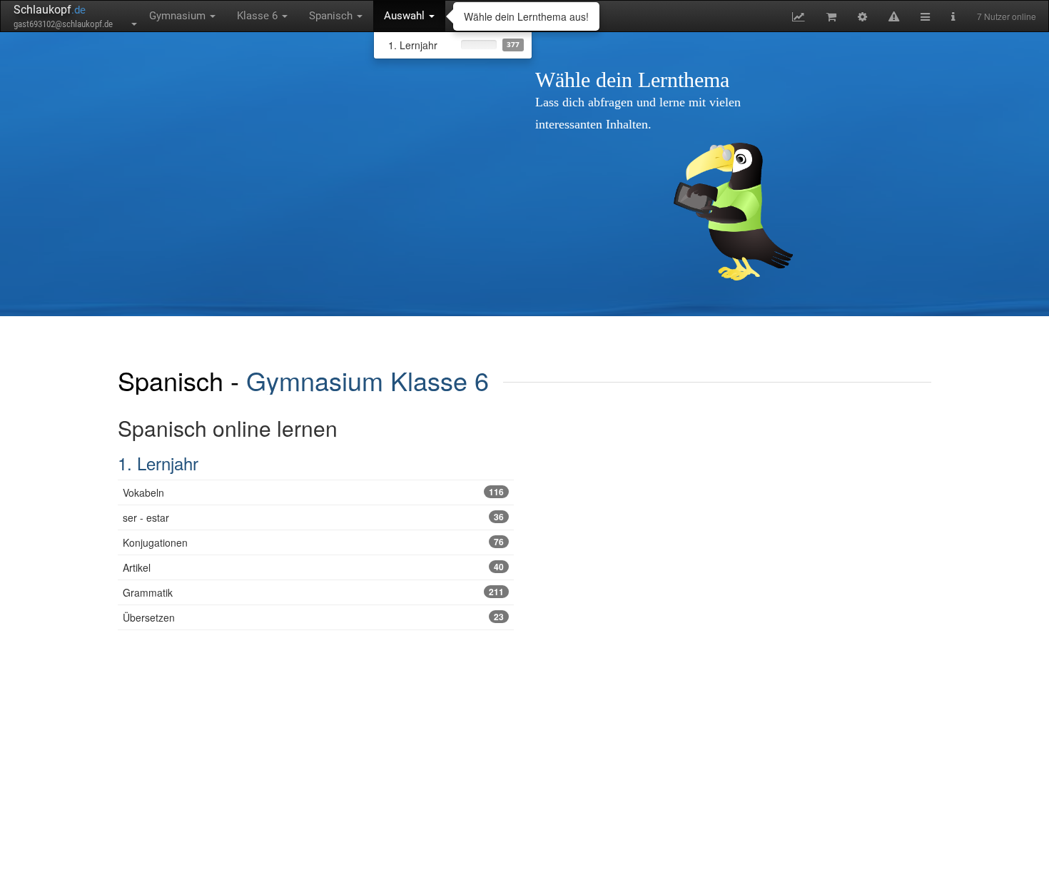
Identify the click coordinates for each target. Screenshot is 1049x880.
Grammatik (313, 592)
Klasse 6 (258, 15)
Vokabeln (313, 492)
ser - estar (313, 517)
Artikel (313, 567)
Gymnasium (178, 15)
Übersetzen (313, 617)
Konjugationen (313, 542)
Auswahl (405, 15)
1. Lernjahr (158, 462)
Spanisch (332, 15)
